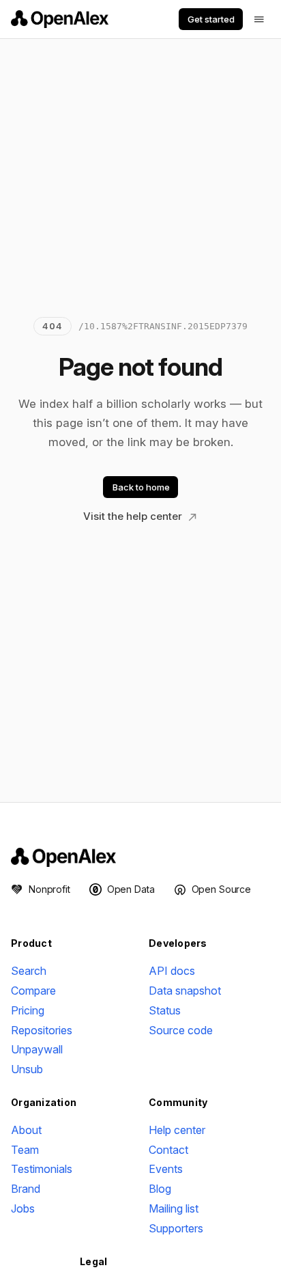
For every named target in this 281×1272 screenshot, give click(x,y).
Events (166, 1169)
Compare (33, 990)
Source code (181, 1030)
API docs (172, 971)
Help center (177, 1130)
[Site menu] (259, 19)
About (26, 1130)
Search (28, 971)
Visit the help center (134, 516)
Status (165, 1010)
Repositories (41, 1030)
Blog (160, 1188)
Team (25, 1150)
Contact (168, 1150)
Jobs (23, 1208)
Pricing (27, 1010)
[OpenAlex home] (59, 19)
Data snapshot (185, 990)
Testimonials (41, 1169)
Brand (25, 1188)
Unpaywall (37, 1049)
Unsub (27, 1069)
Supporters (176, 1228)
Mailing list (173, 1208)
